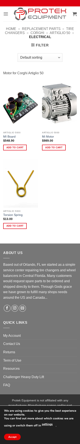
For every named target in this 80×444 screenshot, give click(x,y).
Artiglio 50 (60, 33)
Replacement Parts (41, 29)
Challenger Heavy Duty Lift (23, 377)
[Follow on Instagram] (14, 308)
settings (47, 424)
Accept (12, 437)
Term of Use (12, 360)
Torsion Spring (13, 215)
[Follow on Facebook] (7, 308)
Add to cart (15, 147)
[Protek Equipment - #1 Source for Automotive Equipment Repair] (40, 13)
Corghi (37, 33)
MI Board (9, 136)
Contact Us (11, 344)
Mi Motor (48, 136)
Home (11, 29)
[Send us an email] (22, 308)
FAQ (6, 385)
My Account (12, 335)
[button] (5, 14)
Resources (11, 368)
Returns (9, 352)
